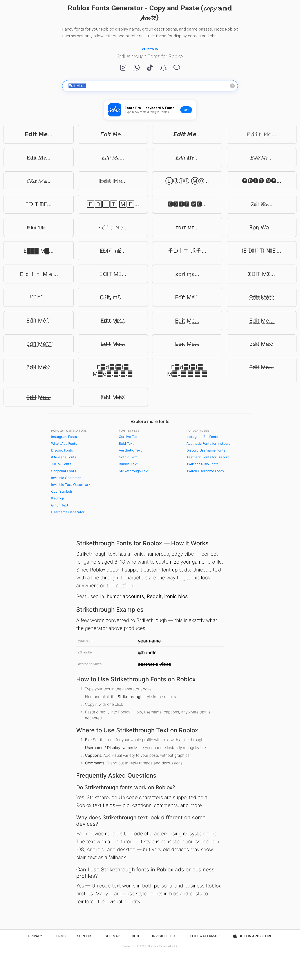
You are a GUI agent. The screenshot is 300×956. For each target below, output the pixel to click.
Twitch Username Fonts (205, 471)
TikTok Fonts (61, 464)
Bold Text (126, 443)
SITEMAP (112, 936)
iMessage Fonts (63, 457)
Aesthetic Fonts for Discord (208, 457)
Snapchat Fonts (63, 471)
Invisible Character (66, 478)
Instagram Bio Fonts (202, 437)
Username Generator (68, 512)
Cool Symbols (62, 491)
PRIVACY (35, 936)
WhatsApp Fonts (64, 443)
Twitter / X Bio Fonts (202, 464)
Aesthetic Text (130, 450)
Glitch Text (59, 505)
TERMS (60, 936)
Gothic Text (128, 457)
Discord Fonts (62, 450)
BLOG (136, 936)
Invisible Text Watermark (70, 485)
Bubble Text (128, 464)
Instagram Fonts (64, 437)
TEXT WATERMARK (205, 936)
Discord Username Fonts (205, 450)
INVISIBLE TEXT (165, 936)
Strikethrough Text (134, 471)
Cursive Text (129, 437)
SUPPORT (85, 936)
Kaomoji (57, 498)
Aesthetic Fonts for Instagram (209, 443)
